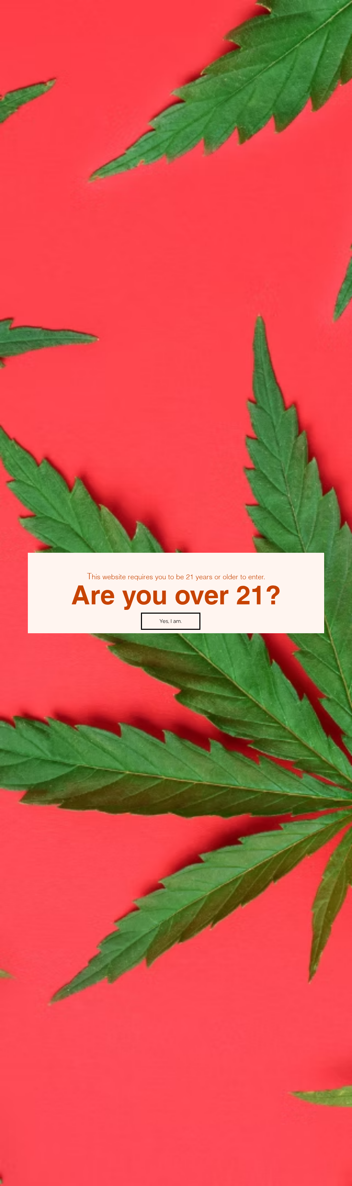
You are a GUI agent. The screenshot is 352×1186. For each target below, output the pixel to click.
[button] (170, 621)
